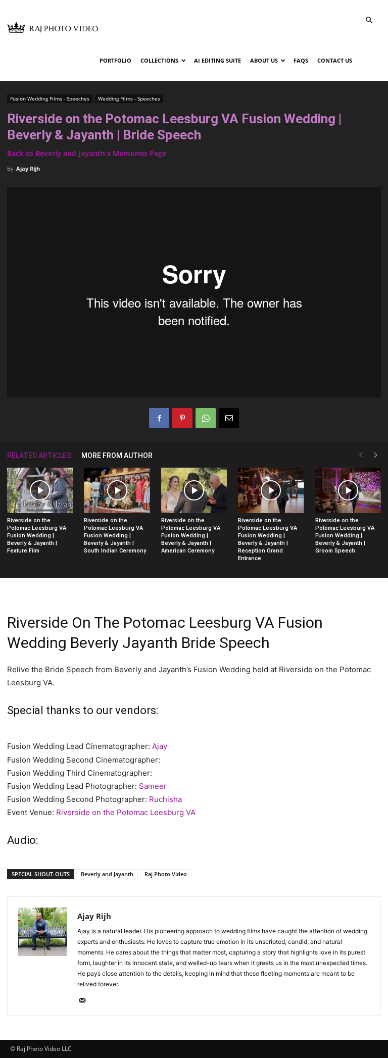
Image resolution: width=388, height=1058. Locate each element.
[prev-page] (361, 455)
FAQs (301, 60)
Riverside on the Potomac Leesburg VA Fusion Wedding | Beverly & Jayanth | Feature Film (36, 535)
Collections (159, 60)
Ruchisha (165, 799)
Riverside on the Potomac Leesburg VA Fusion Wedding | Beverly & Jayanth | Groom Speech (344, 535)
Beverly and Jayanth (107, 874)
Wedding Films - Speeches (129, 98)
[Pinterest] (182, 418)
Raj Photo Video (165, 874)
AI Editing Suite (217, 60)
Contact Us (334, 60)
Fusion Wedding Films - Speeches (49, 98)
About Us (264, 60)
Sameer (153, 786)
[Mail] (85, 1001)
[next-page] (376, 455)
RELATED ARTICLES (39, 455)
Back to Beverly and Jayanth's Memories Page (86, 153)
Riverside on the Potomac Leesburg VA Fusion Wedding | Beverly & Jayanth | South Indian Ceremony (115, 535)
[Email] (229, 418)
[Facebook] (159, 418)
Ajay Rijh (28, 168)
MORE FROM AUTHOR (117, 455)
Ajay (159, 746)
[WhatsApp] (206, 418)
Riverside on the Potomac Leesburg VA (126, 812)
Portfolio (115, 60)
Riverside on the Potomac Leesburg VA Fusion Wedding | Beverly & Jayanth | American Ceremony (190, 535)
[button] (369, 20)
